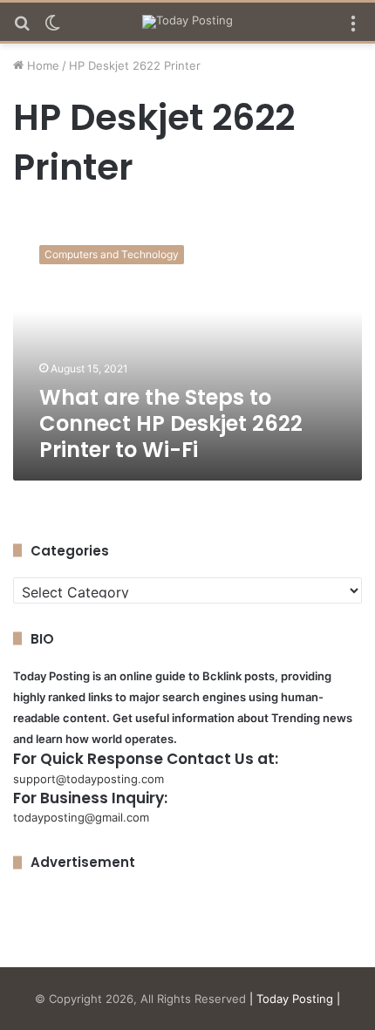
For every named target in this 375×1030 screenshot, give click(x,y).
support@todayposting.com (88, 779)
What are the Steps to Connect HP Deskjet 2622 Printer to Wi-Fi (171, 423)
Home (41, 65)
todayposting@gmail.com (81, 817)
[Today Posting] (187, 22)
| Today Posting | (294, 999)
